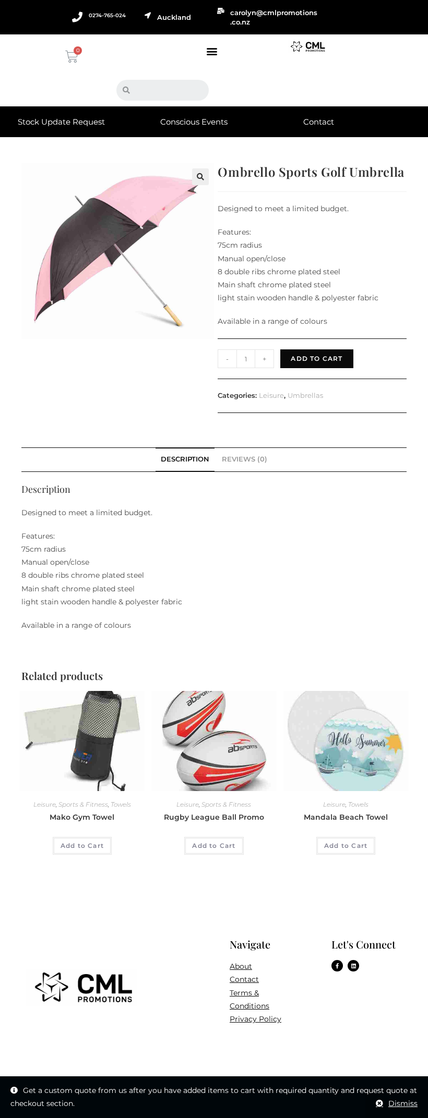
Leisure (271, 395)
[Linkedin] (353, 965)
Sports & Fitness (83, 804)
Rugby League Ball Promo (214, 817)
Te (233, 993)
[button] (211, 50)
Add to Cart (316, 358)
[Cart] (71, 56)
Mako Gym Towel (82, 817)
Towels (121, 804)
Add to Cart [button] (82, 845)
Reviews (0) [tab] (244, 459)
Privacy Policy (255, 1019)
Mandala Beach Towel (346, 817)
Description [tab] (185, 459)
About (241, 966)
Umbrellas (305, 395)
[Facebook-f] (337, 965)
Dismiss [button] (403, 1103)
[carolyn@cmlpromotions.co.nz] (221, 11)
